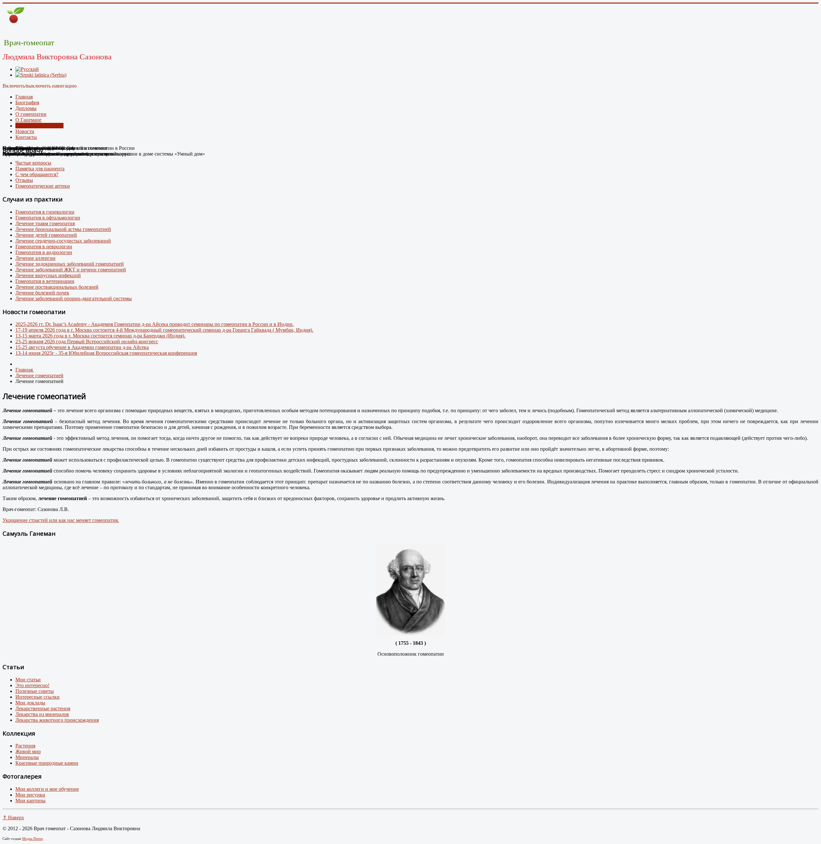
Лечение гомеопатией (39, 125)
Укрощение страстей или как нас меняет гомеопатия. (61, 520)
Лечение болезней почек (42, 292)
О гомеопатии (31, 114)
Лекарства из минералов (42, 714)
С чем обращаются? (36, 174)
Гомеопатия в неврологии (43, 246)
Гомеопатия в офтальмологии (47, 217)
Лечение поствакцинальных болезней (56, 287)
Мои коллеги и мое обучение (47, 789)
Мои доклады (30, 702)
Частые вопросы (33, 163)
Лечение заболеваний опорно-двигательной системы (73, 298)
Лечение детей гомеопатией (46, 235)
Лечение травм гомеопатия (45, 223)
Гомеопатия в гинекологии (44, 212)
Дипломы (26, 108)
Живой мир (28, 751)
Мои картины (30, 800)
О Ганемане (28, 120)
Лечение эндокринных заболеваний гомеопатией (69, 264)
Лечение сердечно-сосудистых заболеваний (63, 240)
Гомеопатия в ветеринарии (44, 281)
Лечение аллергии (35, 258)
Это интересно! (32, 685)
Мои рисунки (30, 794)
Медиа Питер (32, 838)
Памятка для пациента (39, 168)
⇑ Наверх (13, 817)
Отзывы (24, 180)
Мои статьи (28, 679)
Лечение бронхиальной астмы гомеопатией (63, 229)
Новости (24, 131)
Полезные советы (34, 691)
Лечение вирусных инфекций (48, 275)
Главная (24, 96)
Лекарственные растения (42, 708)
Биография (27, 102)
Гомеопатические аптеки (42, 186)
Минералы (27, 757)
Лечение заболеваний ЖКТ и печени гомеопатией (70, 269)
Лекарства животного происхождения (57, 720)
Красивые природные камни (46, 763)
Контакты (26, 137)
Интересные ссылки (37, 697)
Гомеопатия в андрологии (43, 252)
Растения (25, 745)
